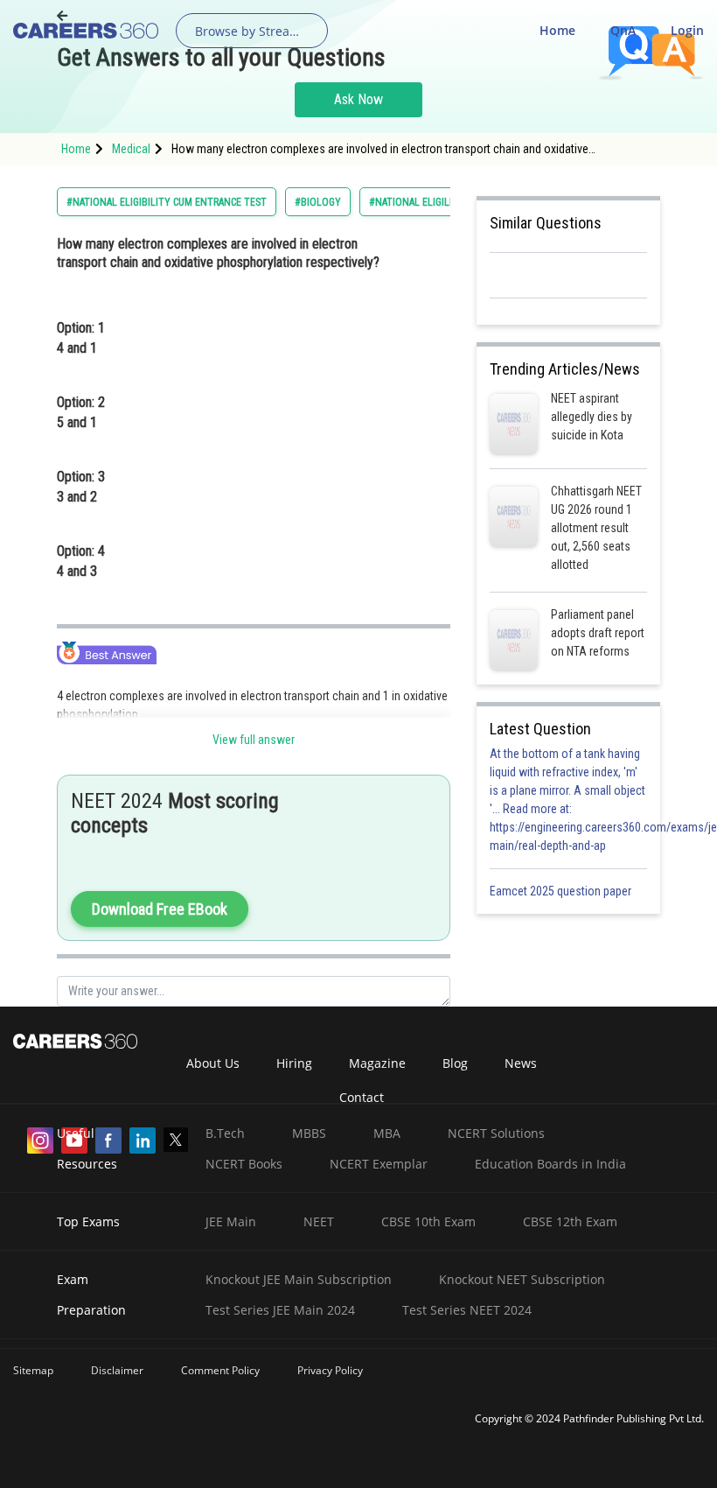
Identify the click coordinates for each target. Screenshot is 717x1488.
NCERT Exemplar (379, 1163)
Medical (131, 149)
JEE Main (230, 1221)
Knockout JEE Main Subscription (298, 1279)
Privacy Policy (330, 1370)
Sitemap (33, 1370)
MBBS (309, 1133)
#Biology (318, 202)
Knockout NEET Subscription (522, 1279)
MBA (386, 1133)
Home (557, 30)
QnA (623, 30)
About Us (213, 1063)
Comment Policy (220, 1370)
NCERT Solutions (496, 1133)
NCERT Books (243, 1163)
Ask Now (358, 99)
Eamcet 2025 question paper (562, 891)
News (521, 1063)
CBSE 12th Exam (570, 1221)
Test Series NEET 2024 (467, 1310)
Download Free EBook (159, 909)
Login (687, 30)
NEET (318, 1221)
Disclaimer (117, 1370)
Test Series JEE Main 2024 (280, 1310)
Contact (361, 1097)
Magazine (377, 1063)
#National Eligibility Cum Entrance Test (166, 202)
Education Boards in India (550, 1163)
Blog (455, 1063)
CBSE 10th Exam (428, 1221)
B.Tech (225, 1133)
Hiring (294, 1063)
